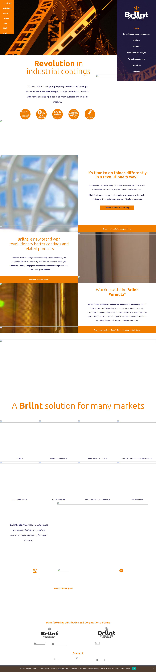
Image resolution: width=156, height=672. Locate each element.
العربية (5, 33)
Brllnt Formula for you (136, 53)
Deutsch (6, 13)
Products (136, 47)
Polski (5, 23)
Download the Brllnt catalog (117, 208)
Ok (134, 668)
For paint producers (136, 59)
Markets (136, 40)
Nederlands (7, 8)
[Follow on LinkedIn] (121, 570)
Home (136, 28)
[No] (153, 668)
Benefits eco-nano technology (136, 34)
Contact (136, 71)
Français (6, 18)
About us (136, 65)
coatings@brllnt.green (63, 588)
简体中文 (6, 28)
